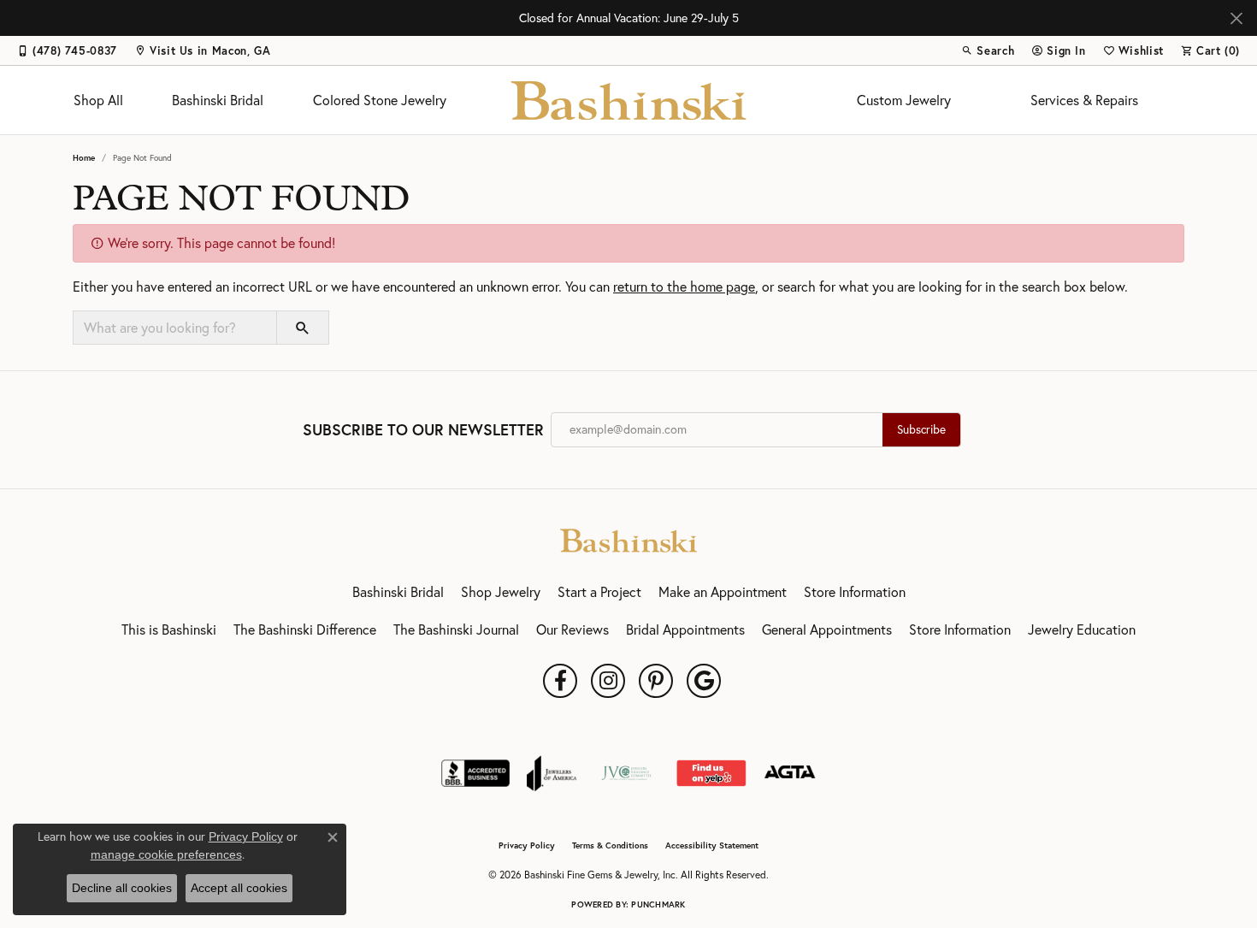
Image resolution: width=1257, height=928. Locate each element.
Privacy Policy (527, 846)
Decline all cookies (122, 888)
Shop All (98, 100)
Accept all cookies (239, 888)
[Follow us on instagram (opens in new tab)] (608, 681)
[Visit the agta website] (790, 773)
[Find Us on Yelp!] (711, 773)
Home (84, 157)
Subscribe (921, 429)
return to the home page (684, 286)
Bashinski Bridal (217, 100)
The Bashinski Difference (304, 629)
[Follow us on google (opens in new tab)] (704, 681)
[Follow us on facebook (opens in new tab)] (560, 681)
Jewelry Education (1082, 629)
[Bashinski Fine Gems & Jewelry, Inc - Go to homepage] (628, 538)
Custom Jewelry (904, 100)
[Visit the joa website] (551, 773)
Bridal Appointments (685, 629)
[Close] (1236, 18)
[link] (67, 50)
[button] (987, 50)
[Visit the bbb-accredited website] (475, 773)
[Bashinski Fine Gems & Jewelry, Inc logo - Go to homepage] (629, 100)
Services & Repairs (1084, 100)
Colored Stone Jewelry (379, 100)
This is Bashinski (168, 629)
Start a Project (599, 591)
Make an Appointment (722, 591)
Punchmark (658, 904)
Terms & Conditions (610, 846)
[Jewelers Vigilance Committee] (626, 773)
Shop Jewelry (500, 591)
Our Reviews (572, 629)
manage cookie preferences (166, 854)
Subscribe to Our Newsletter (423, 430)
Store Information (855, 591)
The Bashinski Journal (456, 629)
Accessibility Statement (711, 846)
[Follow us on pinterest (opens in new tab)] (656, 681)
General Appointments (827, 629)
